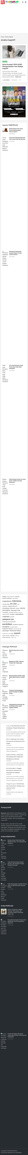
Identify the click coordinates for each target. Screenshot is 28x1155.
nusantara (5, 616)
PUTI (7, 739)
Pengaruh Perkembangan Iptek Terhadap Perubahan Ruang (16, 692)
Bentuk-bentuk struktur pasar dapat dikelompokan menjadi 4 (17, 677)
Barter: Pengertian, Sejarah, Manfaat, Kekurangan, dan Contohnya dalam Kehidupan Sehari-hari (15, 912)
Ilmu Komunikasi (10, 768)
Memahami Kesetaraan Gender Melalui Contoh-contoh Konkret (15, 253)
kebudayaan (5, 606)
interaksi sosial (5, 604)
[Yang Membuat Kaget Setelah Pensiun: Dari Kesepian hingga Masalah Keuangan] (3, 862)
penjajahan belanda (14, 626)
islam (18, 604)
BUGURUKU (14, 1151)
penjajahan (6, 627)
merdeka (12, 614)
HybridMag (18, 1152)
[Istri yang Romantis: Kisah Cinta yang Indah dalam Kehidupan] (5, 365)
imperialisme (6, 601)
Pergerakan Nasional (7, 628)
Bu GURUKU (7, 80)
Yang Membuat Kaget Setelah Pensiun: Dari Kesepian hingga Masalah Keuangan (16, 863)
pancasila (12, 616)
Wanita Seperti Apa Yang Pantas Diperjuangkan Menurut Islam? (16, 130)
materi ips (20, 612)
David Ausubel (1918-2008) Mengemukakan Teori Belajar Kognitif (12, 66)
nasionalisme (19, 614)
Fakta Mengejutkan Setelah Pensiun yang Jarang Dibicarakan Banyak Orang (17, 885)
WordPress (10, 1152)
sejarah (17, 633)
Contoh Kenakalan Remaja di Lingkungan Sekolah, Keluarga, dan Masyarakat (17, 1035)
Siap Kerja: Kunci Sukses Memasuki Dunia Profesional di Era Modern (15, 741)
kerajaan (17, 608)
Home (2, 37)
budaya (4, 596)
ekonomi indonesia (7, 598)
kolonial (22, 608)
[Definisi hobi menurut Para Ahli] (5, 650)
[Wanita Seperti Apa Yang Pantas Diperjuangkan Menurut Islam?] (5, 129)
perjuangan (5, 630)
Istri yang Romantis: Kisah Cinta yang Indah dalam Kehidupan (16, 367)
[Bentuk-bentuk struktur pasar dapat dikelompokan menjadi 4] (5, 675)
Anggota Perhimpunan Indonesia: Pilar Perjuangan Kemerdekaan (14, 770)
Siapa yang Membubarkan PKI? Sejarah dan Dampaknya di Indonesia (14, 757)
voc (15, 637)
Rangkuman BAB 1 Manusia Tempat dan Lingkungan (16, 662)
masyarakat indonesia (13, 612)
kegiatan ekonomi (12, 606)
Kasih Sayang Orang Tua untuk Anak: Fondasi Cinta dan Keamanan (17, 481)
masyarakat (5, 612)
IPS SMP (13, 604)
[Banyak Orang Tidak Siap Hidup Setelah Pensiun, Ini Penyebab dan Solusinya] (3, 840)
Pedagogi (5, 61)
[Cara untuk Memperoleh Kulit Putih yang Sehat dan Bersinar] (5, 137)
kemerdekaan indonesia (8, 608)
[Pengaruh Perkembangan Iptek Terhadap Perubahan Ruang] (5, 690)
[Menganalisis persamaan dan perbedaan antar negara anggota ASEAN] (5, 704)
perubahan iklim (5, 633)
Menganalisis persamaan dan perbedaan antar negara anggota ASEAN (16, 706)
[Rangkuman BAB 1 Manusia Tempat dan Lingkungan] (5, 661)
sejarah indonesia (6, 635)
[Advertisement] (14, 19)
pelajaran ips (8, 619)
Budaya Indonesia (10, 596)
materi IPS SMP (5, 614)
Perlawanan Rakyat (15, 630)
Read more (18, 77)
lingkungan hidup (15, 610)
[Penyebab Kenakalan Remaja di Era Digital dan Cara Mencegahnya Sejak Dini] (3, 920)
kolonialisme (6, 610)
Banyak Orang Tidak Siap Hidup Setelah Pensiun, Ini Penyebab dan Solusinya (17, 841)
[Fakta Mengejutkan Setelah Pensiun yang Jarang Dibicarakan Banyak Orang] (3, 884)
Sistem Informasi (10, 754)
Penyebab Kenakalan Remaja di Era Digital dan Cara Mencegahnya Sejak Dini (17, 921)
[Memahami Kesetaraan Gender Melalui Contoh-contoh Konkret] (5, 251)
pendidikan (7, 624)
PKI (9, 633)
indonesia (16, 601)
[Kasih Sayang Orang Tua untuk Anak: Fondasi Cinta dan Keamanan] (5, 479)
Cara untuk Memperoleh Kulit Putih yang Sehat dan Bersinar (17, 138)
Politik (11, 633)
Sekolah (12, 635)
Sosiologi (17, 635)
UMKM (12, 637)
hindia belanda (15, 598)
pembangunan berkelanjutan (9, 621)
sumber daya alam (6, 637)
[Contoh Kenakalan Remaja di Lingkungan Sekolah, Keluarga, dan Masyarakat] (3, 1034)
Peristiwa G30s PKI (17, 628)
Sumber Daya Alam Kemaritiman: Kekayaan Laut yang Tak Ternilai (15, 786)
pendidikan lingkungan (18, 624)
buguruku (17, 596)
